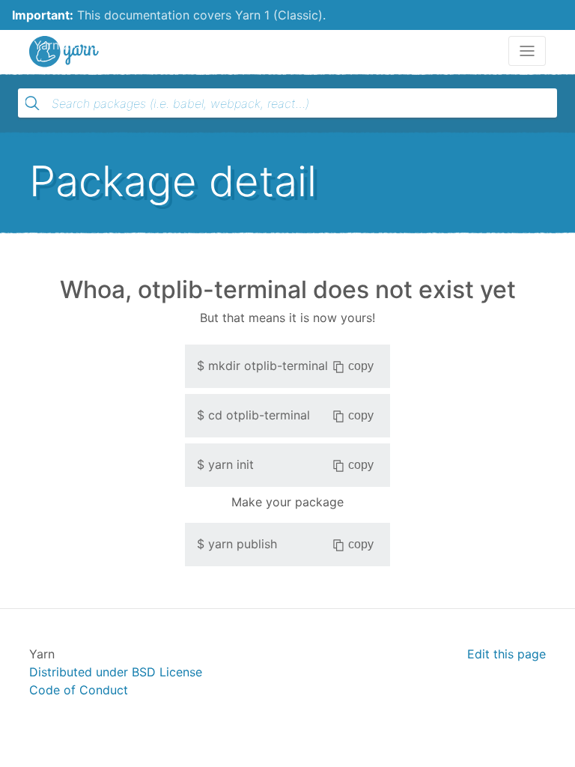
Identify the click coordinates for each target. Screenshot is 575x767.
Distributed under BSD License (115, 671)
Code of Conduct (78, 689)
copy (361, 366)
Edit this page (506, 653)
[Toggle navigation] (527, 51)
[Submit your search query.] (32, 103)
